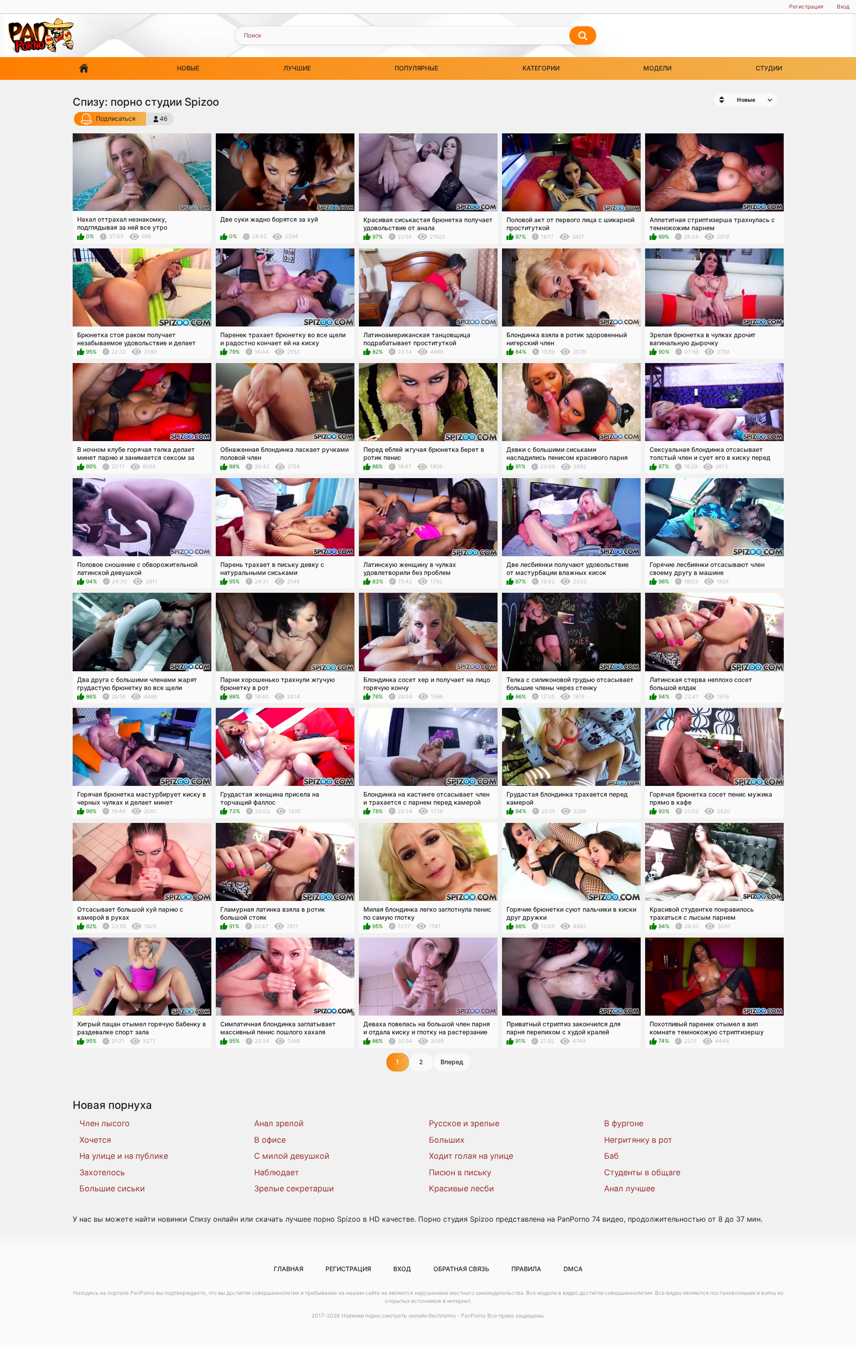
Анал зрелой (279, 1123)
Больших (447, 1140)
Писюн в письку (460, 1172)
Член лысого (104, 1123)
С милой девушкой (291, 1156)
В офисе (270, 1140)
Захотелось (102, 1172)
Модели (657, 68)
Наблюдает (276, 1172)
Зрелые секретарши (294, 1188)
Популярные (416, 68)
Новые (188, 68)
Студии (769, 68)
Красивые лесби (461, 1188)
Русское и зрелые (464, 1123)
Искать (582, 35)
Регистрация (806, 6)
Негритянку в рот (638, 1140)
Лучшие (297, 68)
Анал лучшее (629, 1188)
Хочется (95, 1140)
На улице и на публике (123, 1156)
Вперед (451, 1062)
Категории (541, 68)
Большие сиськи (112, 1188)
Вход (843, 6)
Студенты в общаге (642, 1172)
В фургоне (623, 1123)
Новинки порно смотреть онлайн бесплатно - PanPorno (414, 1315)
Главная (84, 68)
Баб (611, 1156)
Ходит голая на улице (471, 1156)
